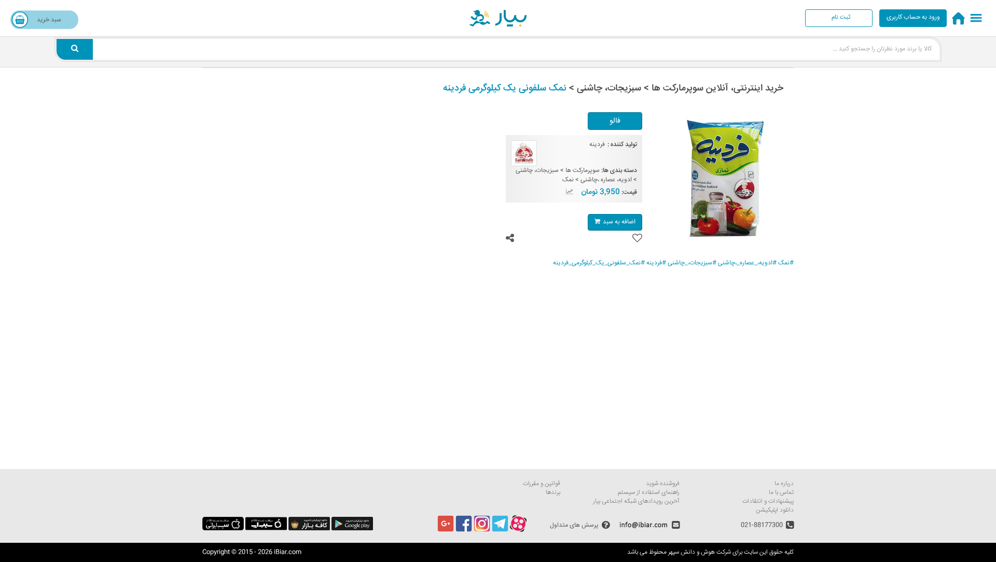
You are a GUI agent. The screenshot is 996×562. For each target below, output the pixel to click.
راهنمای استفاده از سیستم (649, 493)
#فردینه (656, 263)
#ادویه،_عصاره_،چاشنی (747, 263)
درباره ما (784, 484)
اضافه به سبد (619, 222)
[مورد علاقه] (637, 238)
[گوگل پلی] (352, 529)
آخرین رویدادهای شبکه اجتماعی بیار (636, 501)
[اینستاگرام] (482, 531)
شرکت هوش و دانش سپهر (699, 552)
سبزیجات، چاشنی (537, 171)
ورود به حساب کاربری (913, 17)
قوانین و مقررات (541, 484)
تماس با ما (781, 493)
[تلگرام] (500, 531)
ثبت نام (841, 17)
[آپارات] (518, 531)
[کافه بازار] (309, 529)
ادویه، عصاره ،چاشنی (606, 180)
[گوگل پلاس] (445, 531)
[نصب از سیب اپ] (266, 529)
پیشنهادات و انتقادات (768, 501)
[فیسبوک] (463, 531)
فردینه (597, 144)
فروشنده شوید (663, 484)
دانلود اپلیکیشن (775, 510)
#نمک (786, 263)
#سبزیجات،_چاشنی (692, 263)
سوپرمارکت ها (582, 171)
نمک (568, 180)
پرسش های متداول (574, 525)
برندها (553, 493)
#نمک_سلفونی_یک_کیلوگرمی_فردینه (599, 263)
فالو (615, 121)
